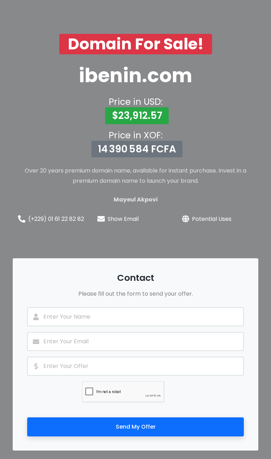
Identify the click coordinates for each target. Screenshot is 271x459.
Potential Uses (211, 219)
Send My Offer (136, 427)
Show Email (123, 219)
